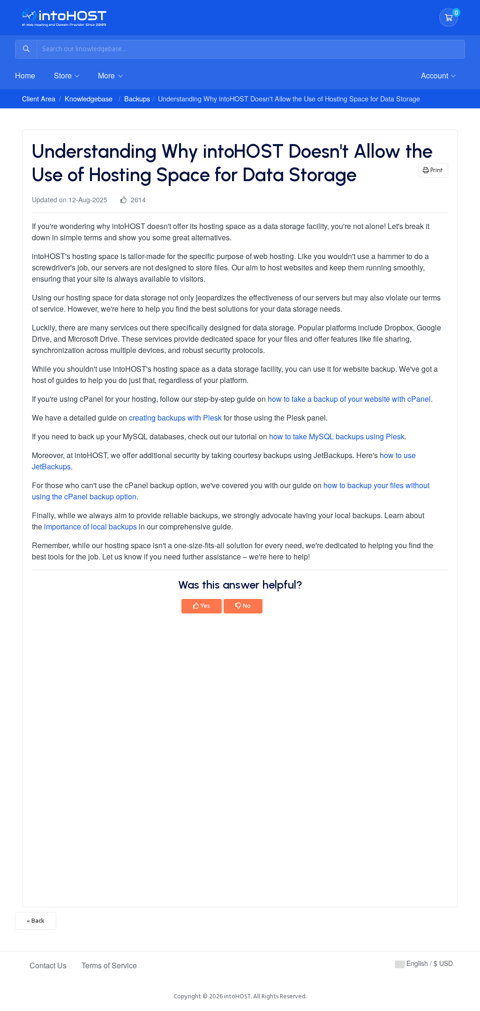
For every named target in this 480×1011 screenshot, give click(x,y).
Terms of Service (109, 965)
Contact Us (48, 965)
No (246, 606)
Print (436, 170)
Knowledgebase (88, 98)
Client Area (38, 98)
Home (25, 75)
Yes (204, 606)
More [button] (107, 75)
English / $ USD (429, 963)
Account (435, 75)
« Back (36, 921)
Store (64, 75)
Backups (137, 98)
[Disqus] (240, 763)
